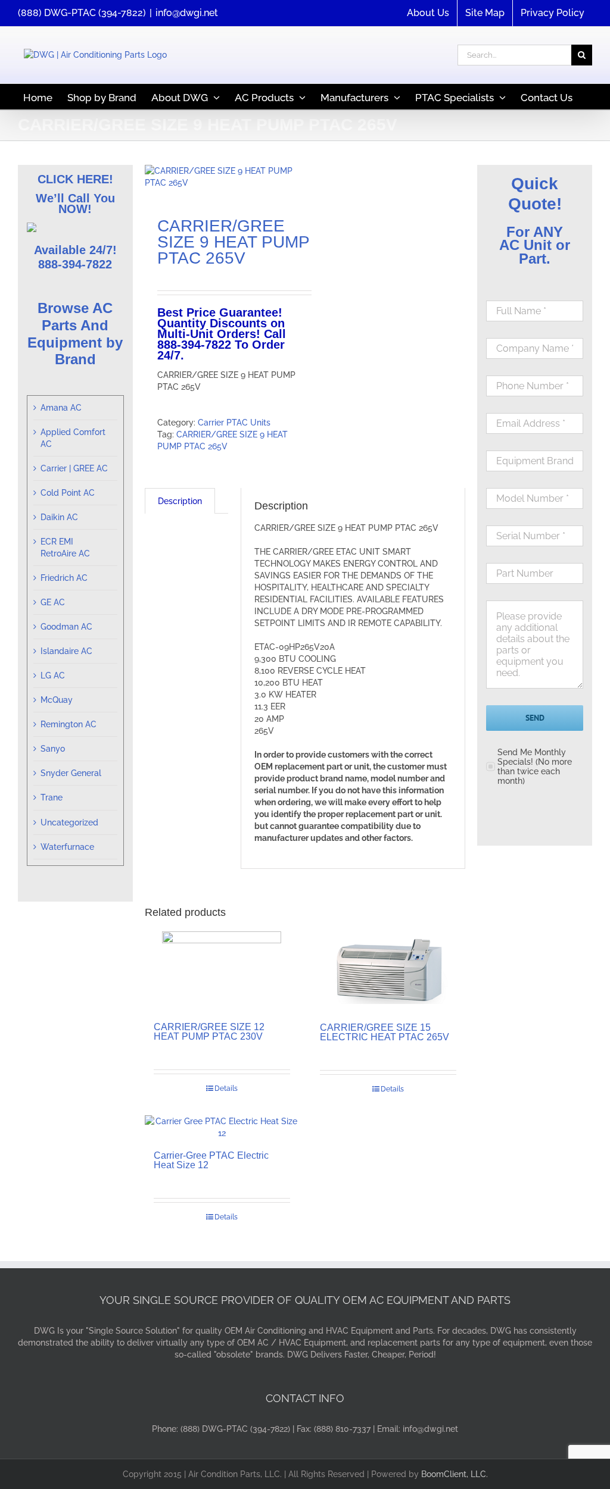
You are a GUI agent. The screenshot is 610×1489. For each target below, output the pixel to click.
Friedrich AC (64, 578)
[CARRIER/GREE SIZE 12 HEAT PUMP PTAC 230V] (222, 971)
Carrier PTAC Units (234, 422)
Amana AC (61, 407)
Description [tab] (180, 501)
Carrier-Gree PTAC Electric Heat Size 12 (211, 1160)
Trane (52, 797)
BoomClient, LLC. (454, 1474)
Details (226, 1088)
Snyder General (71, 773)
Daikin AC (59, 517)
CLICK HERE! (75, 179)
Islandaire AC (66, 651)
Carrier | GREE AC (74, 468)
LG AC (53, 675)
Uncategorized (69, 822)
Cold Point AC (68, 493)
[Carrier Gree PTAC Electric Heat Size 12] (221, 177)
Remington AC (69, 724)
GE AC (53, 602)
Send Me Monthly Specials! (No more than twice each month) (534, 766)
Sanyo (53, 748)
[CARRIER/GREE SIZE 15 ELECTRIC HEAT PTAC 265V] (388, 971)
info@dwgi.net (186, 12)
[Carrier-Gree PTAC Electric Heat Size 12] (222, 1127)
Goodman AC (66, 626)
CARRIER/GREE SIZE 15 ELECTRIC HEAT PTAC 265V (384, 1032)
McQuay (57, 700)
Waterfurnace (67, 847)
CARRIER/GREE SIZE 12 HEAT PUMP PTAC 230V (209, 1031)
